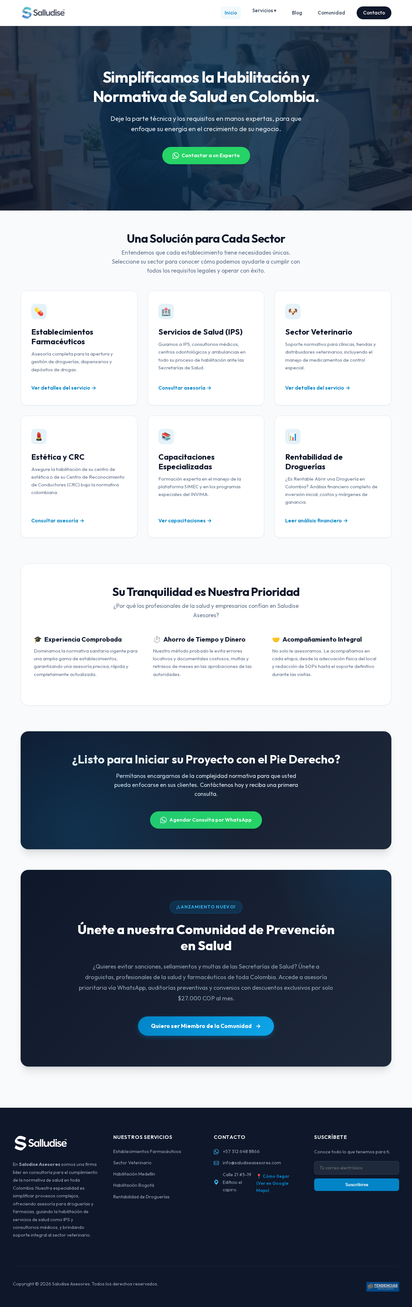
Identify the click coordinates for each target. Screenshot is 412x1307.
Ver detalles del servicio (60, 387)
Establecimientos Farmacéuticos (147, 1151)
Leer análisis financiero (313, 520)
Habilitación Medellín (134, 1174)
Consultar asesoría (181, 387)
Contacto (374, 13)
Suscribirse (356, 1184)
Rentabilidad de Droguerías (141, 1197)
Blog (297, 13)
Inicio (231, 13)
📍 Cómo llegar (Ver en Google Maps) (272, 1183)
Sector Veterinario (132, 1163)
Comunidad (331, 13)
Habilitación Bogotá (133, 1185)
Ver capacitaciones (182, 520)
